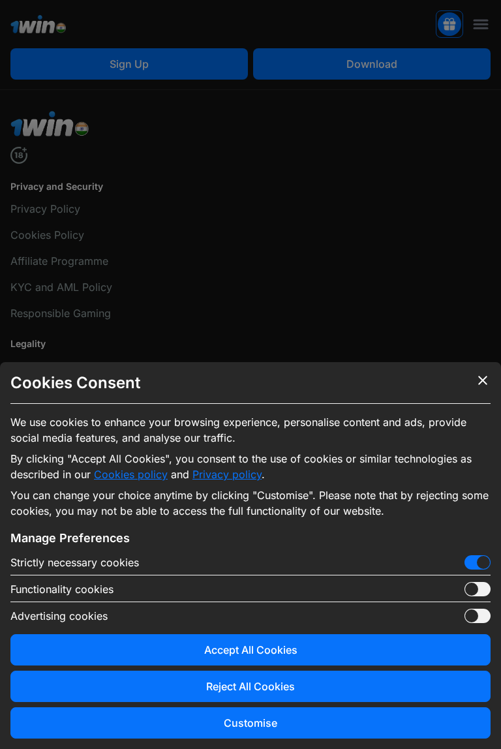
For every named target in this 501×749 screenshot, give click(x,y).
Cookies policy (131, 474)
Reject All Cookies (250, 686)
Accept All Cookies (250, 649)
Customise (250, 722)
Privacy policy (227, 474)
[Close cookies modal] (483, 380)
